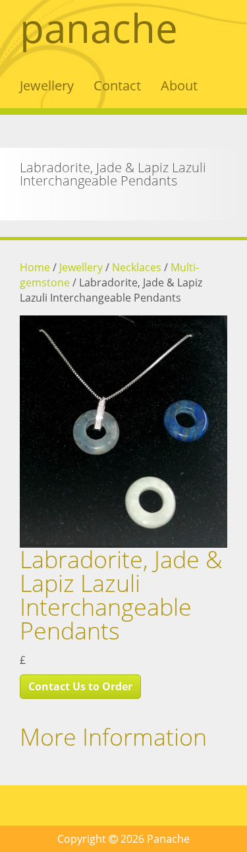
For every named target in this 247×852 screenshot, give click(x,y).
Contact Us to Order (80, 686)
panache (99, 28)
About (179, 85)
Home (35, 267)
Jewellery (47, 85)
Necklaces (136, 267)
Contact (117, 85)
